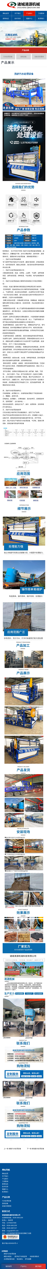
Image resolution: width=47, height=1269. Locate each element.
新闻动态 (6, 18)
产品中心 (23, 1266)
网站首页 (6, 13)
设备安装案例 (39, 56)
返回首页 (9, 1266)
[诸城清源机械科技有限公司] (23, 5)
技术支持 (18, 18)
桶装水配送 (8, 1256)
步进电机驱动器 (9, 1259)
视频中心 (29, 18)
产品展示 (29, 13)
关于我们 (18, 13)
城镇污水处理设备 (15, 1148)
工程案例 (5, 1181)
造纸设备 (23, 56)
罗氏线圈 (28, 1259)
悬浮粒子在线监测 (21, 1256)
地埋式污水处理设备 (23, 421)
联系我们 (5, 1192)
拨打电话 (38, 1266)
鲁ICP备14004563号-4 (10, 1243)
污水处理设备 (7, 56)
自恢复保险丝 (34, 1256)
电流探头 (20, 1259)
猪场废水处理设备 (38, 1148)
